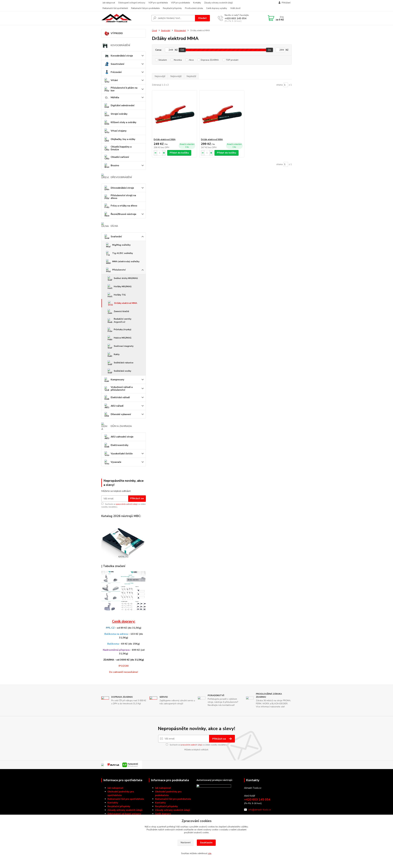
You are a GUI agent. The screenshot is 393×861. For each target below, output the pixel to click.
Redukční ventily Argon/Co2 (122, 320)
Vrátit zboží (235, 8)
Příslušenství (119, 269)
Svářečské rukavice (123, 362)
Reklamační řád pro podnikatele (145, 8)
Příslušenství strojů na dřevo (123, 197)
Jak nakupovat (109, 2)
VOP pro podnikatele (180, 2)
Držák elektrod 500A (212, 139)
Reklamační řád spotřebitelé (115, 8)
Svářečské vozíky (122, 370)
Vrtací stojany (118, 130)
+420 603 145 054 (235, 18)
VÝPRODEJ (117, 33)
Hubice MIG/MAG (122, 337)
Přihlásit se (137, 498)
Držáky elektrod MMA (125, 303)
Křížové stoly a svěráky (123, 122)
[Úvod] (125, 18)
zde (209, 853)
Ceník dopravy (163, 813)
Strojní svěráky (119, 113)
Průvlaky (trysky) (122, 329)
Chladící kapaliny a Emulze (121, 148)
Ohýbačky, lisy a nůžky (123, 139)
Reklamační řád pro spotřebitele (125, 799)
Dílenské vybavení (121, 414)
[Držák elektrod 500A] (222, 114)
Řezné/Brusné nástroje (123, 214)
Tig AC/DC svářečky (122, 253)
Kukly (116, 354)
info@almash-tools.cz (259, 809)
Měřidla (115, 97)
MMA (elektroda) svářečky (125, 261)
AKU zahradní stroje (122, 436)
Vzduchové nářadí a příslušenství (122, 388)
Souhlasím (206, 842)
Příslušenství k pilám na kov (124, 89)
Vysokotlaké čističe (122, 453)
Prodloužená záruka (194, 8)
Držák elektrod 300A (164, 139)
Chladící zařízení (120, 157)
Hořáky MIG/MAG (123, 286)
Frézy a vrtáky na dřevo (124, 205)
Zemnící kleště (121, 311)
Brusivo (115, 165)
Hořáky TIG (120, 294)
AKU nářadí (117, 405)
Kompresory (117, 379)
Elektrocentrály (119, 445)
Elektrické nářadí (120, 397)
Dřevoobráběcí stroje (122, 187)
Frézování (116, 72)
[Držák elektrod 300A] (174, 114)
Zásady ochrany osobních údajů (218, 2)
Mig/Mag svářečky (121, 244)
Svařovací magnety (123, 346)
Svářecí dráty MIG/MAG (126, 278)
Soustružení (117, 64)
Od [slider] (182, 50)
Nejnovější (160, 76)
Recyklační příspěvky (172, 8)
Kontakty (197, 2)
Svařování (116, 236)
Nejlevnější (175, 76)
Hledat (202, 18)
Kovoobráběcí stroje (122, 55)
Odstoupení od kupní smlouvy (131, 2)
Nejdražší (191, 76)
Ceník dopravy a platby (216, 8)
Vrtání (114, 80)
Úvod (154, 30)
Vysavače (116, 462)
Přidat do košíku (179, 152)
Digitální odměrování (122, 105)
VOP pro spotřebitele (158, 2)
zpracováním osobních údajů (127, 504)
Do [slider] (269, 50)
